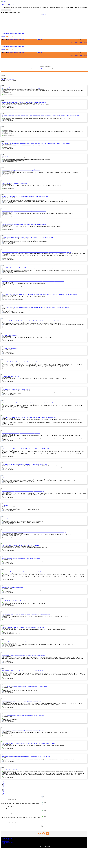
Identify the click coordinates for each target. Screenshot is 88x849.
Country (3, 79)
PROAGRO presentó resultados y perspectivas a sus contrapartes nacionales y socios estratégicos (23, 715)
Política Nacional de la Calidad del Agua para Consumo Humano (16, 389)
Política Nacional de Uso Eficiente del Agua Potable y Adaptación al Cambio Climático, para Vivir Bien (24, 464)
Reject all (8, 9)
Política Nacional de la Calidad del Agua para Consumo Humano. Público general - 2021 (21, 433)
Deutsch (10, 4)
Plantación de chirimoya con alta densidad (11, 335)
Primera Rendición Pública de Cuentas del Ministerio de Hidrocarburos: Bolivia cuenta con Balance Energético (26, 614)
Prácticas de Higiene (6, 518)
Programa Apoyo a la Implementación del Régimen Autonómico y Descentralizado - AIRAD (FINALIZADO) (26, 756)
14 (3, 790)
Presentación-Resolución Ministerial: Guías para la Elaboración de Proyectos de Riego (20, 545)
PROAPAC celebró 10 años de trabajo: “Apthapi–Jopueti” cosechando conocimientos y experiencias (23, 730)
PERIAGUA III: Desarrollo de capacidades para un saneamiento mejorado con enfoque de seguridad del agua (25, 196)
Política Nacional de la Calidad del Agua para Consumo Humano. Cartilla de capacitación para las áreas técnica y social (27, 402)
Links (22, 33)
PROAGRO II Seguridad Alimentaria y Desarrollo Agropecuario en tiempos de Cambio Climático (23, 670)
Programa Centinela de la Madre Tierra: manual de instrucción (15, 769)
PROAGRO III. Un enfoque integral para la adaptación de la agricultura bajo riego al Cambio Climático (24, 686)
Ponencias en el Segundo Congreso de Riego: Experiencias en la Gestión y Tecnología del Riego (23, 491)
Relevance (11, 79)
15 (3, 791)
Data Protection (5, 841)
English (2, 4)
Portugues (15, 4)
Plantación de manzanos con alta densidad (11, 348)
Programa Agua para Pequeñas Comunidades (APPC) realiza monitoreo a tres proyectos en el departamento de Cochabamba (28, 743)
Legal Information (6, 839)
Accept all (3, 9)
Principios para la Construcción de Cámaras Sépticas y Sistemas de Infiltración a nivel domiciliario (23, 627)
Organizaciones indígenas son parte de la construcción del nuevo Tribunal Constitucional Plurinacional (24, 102)
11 (3, 786)
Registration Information (7, 838)
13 (3, 789)
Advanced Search (45, 68)
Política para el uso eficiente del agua (10, 477)
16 (3, 793)
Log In (3, 843)
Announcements (15, 33)
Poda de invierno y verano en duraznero (10, 376)
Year (7, 79)
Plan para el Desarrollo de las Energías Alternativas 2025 (14, 267)
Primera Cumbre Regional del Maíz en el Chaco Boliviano (14, 600)
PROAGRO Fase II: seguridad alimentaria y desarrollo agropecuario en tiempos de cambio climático (23, 655)
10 (3, 785)
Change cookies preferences (8, 842)
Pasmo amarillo (5, 156)
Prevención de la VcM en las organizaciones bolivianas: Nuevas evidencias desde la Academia (22, 571)
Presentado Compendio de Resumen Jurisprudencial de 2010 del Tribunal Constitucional (21, 558)
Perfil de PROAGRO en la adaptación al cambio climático (14, 183)
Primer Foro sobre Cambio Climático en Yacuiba (12, 587)
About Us (5, 33)
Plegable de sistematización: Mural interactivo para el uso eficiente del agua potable (20, 361)
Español (6, 4)
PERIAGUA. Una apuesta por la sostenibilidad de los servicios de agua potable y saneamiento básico (24, 211)
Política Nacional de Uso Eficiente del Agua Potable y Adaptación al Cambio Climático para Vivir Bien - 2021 (26, 448)
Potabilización (5, 505)
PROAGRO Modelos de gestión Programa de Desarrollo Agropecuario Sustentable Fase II (21, 701)
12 (3, 788)
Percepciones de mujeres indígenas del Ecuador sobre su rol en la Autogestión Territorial (21, 170)
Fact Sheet (10, 33)
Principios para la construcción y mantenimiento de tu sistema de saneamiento (18, 641)
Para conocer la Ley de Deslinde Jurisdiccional (12, 129)
